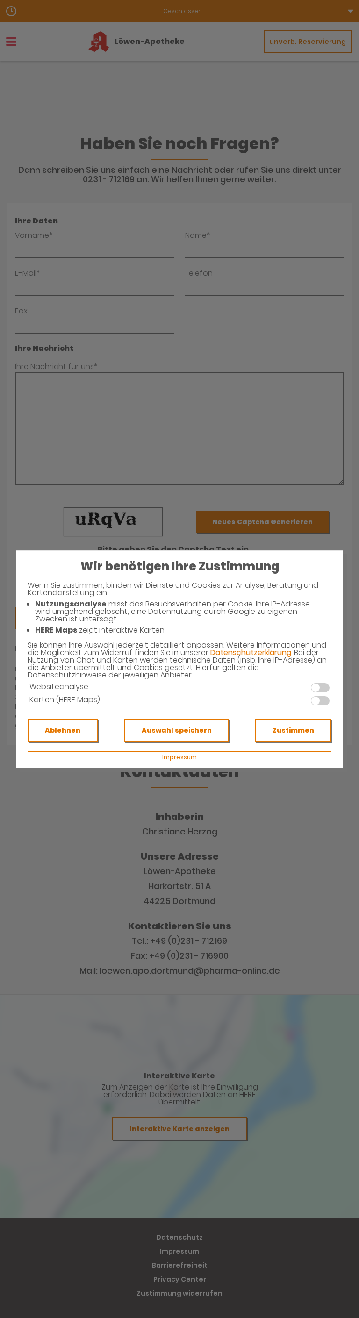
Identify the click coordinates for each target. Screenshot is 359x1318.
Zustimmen (293, 730)
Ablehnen (62, 730)
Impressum (179, 757)
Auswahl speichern (177, 730)
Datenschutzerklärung (250, 652)
